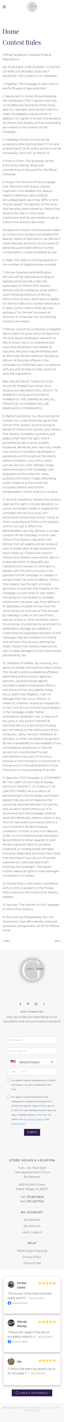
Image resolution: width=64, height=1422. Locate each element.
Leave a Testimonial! (34, 1393)
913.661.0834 (35, 1197)
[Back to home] (32, 7)
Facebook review (19, 1303)
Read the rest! (37, 1298)
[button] (4, 7)
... (38, 1410)
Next (56, 941)
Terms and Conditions (34, 1119)
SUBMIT (32, 1132)
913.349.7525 (35, 1201)
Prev (7, 941)
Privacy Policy (18, 1123)
